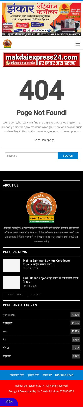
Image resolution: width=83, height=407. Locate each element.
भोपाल (6, 348)
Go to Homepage (43, 140)
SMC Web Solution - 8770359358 (55, 391)
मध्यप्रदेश (7, 323)
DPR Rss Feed (64, 375)
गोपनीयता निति (17, 375)
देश (4, 339)
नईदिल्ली (7, 356)
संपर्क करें (47, 375)
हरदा (5, 331)
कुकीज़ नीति (33, 375)
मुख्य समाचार (9, 314)
